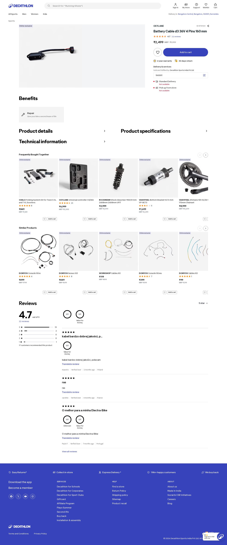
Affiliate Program (65, 503)
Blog (169, 503)
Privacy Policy (40, 533)
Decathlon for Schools (68, 486)
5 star (202, 303)
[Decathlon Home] (20, 6)
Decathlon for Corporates (70, 490)
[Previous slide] (200, 155)
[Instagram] (32, 496)
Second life (63, 512)
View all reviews (69, 451)
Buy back (61, 516)
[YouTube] (25, 496)
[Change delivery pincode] (204, 75)
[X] (18, 496)
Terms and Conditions (18, 533)
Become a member (20, 487)
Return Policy (119, 490)
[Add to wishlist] (157, 52)
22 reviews (176, 37)
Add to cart (52, 219)
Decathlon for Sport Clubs (70, 495)
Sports (11, 21)
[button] (13, 14)
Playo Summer (64, 507)
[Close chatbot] (203, 534)
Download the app (20, 482)
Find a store (118, 486)
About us (172, 486)
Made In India (174, 490)
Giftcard (61, 499)
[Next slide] (205, 155)
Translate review (70, 364)
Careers (171, 499)
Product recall (119, 503)
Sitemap (116, 499)
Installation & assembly (69, 520)
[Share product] (208, 26)
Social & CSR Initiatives (179, 495)
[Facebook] (11, 496)
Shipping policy (120, 495)
